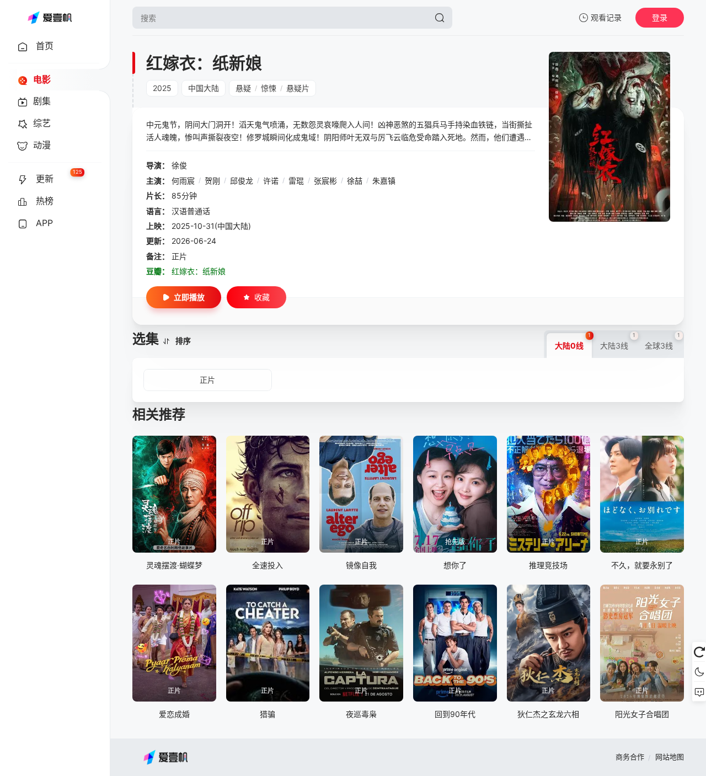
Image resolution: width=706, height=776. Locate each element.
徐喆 (354, 180)
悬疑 (243, 88)
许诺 (271, 180)
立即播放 (189, 297)
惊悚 (268, 88)
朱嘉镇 (383, 180)
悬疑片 (297, 88)
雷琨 (296, 180)
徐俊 (179, 165)
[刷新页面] (699, 652)
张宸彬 (325, 180)
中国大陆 (203, 88)
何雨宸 (183, 180)
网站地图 (669, 756)
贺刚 (212, 180)
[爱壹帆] (50, 17)
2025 (162, 88)
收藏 (262, 297)
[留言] (699, 692)
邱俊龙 (241, 180)
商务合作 (630, 756)
